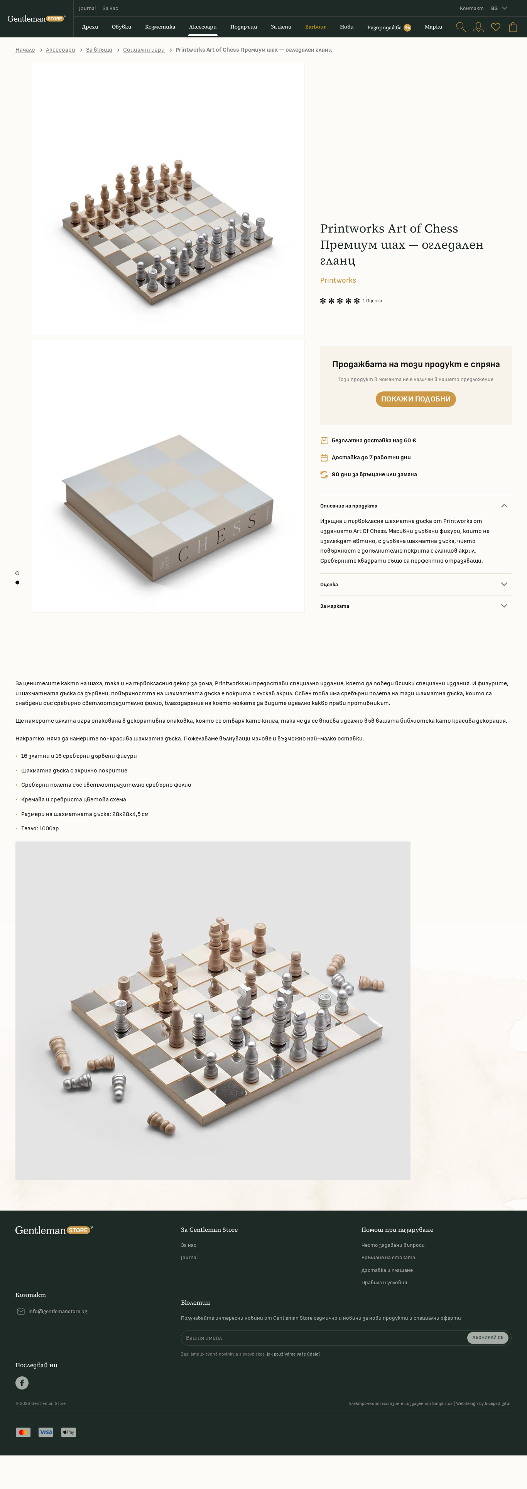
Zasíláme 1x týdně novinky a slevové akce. (251, 1354)
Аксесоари (60, 50)
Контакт (472, 8)
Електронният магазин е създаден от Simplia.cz (401, 1403)
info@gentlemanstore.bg (58, 1311)
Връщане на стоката (388, 1257)
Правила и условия (384, 1282)
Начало (25, 50)
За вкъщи (99, 50)
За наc (110, 8)
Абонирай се (488, 1338)
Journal (87, 8)
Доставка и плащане (387, 1270)
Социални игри (144, 50)
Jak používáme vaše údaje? (294, 1354)
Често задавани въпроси (393, 1245)
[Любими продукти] (496, 27)
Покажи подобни (416, 399)
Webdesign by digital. (484, 1403)
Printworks (338, 280)
